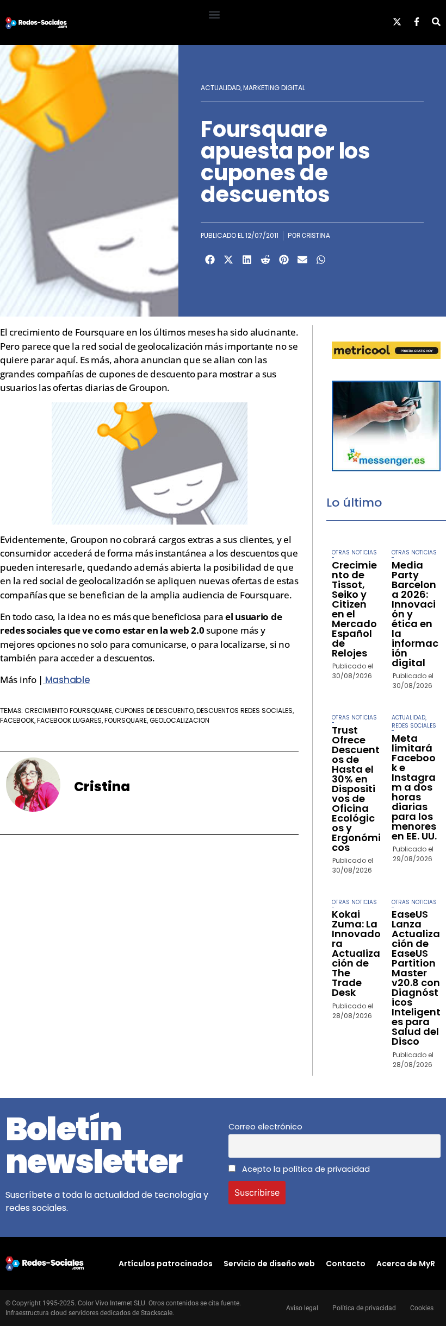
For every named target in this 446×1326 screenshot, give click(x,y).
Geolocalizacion (179, 720)
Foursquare (125, 720)
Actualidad (220, 87)
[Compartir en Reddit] (265, 259)
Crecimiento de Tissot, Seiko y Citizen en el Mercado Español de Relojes (354, 609)
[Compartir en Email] (302, 259)
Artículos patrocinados (166, 1263)
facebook (17, 720)
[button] (214, 14)
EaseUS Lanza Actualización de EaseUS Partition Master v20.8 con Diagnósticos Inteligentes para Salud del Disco (416, 977)
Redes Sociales (414, 726)
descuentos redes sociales (244, 710)
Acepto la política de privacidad (305, 1169)
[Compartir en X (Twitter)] (228, 259)
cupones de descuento (154, 710)
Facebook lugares (69, 720)
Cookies (421, 1308)
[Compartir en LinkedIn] (247, 259)
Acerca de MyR (405, 1263)
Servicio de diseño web (269, 1263)
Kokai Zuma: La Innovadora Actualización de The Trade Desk (356, 953)
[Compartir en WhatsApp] (321, 259)
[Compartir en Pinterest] (284, 259)
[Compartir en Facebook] (210, 259)
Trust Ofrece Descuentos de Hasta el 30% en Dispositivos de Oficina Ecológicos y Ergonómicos (356, 788)
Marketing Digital (274, 87)
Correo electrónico (265, 1126)
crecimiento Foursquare (68, 710)
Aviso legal (302, 1308)
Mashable (66, 679)
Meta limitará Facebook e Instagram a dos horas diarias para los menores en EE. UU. (414, 787)
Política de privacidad (364, 1308)
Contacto (346, 1263)
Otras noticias (354, 552)
